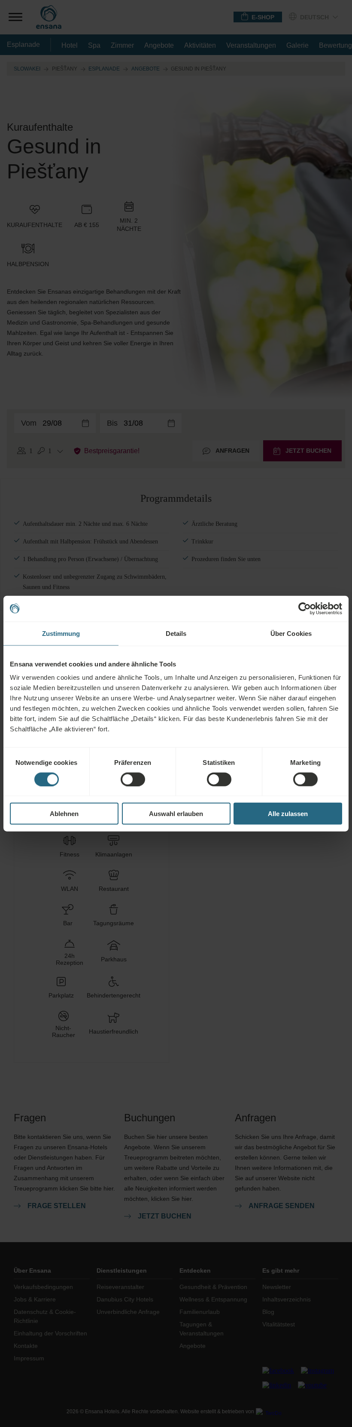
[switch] (133, 779)
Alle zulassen (288, 813)
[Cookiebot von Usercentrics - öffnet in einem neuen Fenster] (304, 608)
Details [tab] (176, 633)
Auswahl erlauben (176, 813)
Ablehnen (64, 813)
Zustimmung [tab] (61, 633)
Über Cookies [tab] (291, 633)
